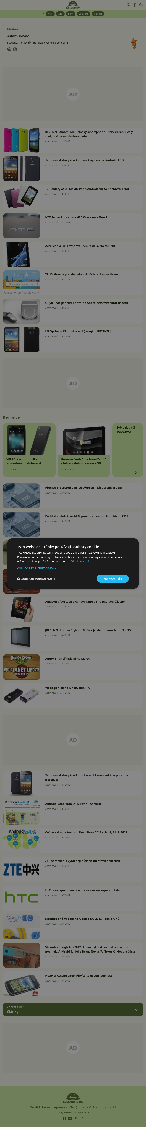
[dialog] (73, 563)
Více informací (80, 561)
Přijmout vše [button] (112, 578)
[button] (73, 568)
